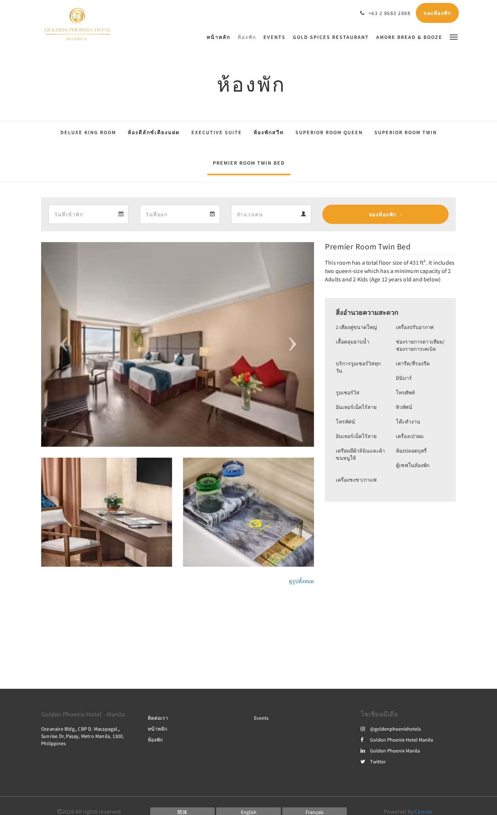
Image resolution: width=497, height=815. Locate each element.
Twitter (378, 761)
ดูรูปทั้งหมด (301, 581)
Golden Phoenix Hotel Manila (401, 739)
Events (261, 718)
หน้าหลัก (157, 729)
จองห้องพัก (383, 214)
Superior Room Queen (329, 132)
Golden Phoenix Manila (395, 750)
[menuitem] (220, 37)
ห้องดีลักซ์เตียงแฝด (154, 132)
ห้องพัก (155, 739)
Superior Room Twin (405, 132)
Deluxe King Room (88, 132)
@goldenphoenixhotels (395, 729)
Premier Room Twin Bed (249, 163)
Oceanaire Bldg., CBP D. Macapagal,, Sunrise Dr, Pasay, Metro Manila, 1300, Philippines (82, 736)
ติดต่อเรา (158, 718)
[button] (453, 36)
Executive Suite (216, 132)
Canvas (423, 811)
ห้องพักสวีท (269, 132)
